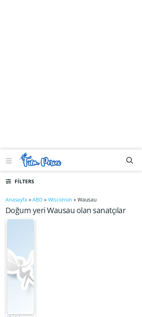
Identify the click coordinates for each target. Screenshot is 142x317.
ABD (37, 199)
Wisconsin (60, 199)
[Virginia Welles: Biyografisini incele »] (20, 266)
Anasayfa (16, 199)
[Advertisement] (71, 75)
